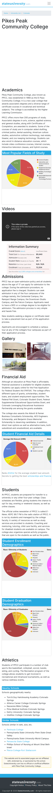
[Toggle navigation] (49, 3)
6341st (11, 473)
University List (16, 13)
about (23, 251)
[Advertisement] (26, 57)
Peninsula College (15, 729)
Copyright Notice (17, 785)
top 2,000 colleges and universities (30, 271)
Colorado (26, 13)
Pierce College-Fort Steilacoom (21, 750)
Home (6, 13)
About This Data (44, 785)
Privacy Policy (31, 785)
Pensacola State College (18, 741)
